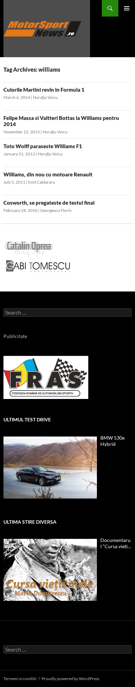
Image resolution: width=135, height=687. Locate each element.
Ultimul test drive (27, 419)
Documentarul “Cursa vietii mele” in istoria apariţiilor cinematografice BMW (115, 543)
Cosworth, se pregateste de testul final (48, 202)
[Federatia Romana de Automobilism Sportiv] (45, 377)
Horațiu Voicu (45, 97)
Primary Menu (126, 8)
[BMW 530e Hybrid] (50, 468)
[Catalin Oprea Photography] (29, 249)
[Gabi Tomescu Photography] (38, 266)
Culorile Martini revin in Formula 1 (43, 89)
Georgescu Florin (56, 210)
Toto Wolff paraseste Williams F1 (42, 146)
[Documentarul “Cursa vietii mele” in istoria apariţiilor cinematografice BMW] (50, 570)
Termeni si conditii (19, 678)
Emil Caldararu (41, 182)
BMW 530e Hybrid (112, 441)
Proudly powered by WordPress (70, 678)
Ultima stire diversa (29, 522)
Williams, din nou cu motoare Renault (47, 174)
